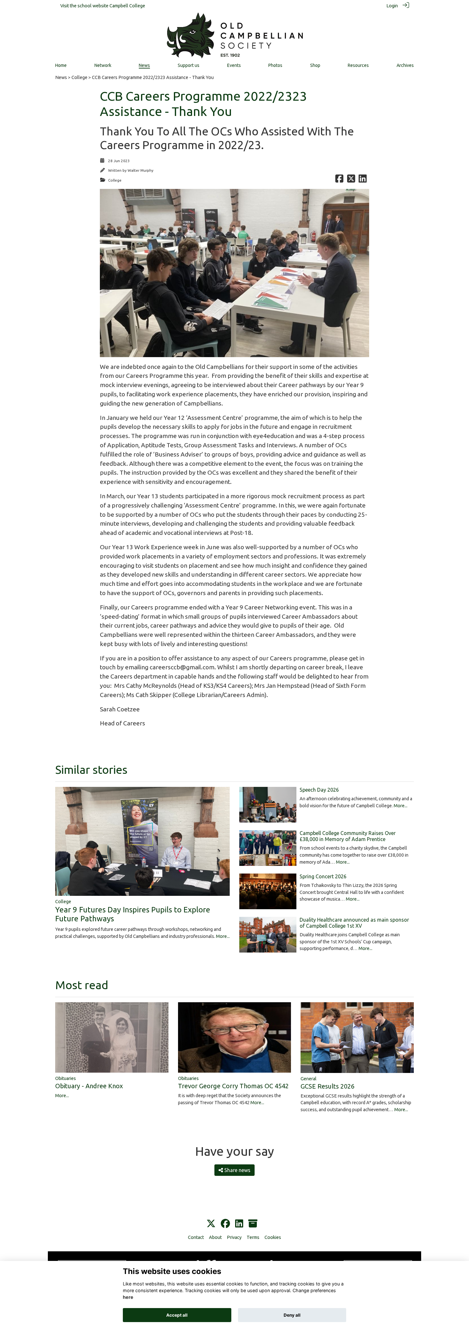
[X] (211, 1224)
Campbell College (127, 5)
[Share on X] (351, 180)
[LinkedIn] (239, 1224)
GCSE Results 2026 (327, 1086)
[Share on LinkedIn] (363, 180)
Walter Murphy (140, 170)
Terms (253, 1237)
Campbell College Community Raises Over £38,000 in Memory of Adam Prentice (348, 836)
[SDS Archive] (252, 1224)
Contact (196, 1237)
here (128, 1297)
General (308, 1078)
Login (392, 5)
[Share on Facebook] (339, 180)
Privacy (234, 1237)
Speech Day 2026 (319, 790)
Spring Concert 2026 (323, 876)
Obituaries (65, 1078)
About (215, 1237)
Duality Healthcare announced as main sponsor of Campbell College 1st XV (354, 923)
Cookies (272, 1237)
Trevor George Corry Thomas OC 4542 (233, 1086)
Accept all (177, 1315)
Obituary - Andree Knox (89, 1086)
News (61, 77)
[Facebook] (225, 1224)
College (79, 77)
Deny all (292, 1315)
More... (223, 936)
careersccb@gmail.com (182, 667)
